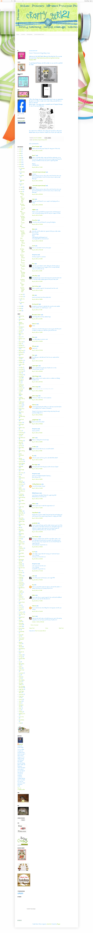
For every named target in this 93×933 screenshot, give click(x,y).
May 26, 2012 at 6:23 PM (37, 319)
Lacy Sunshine (22, 503)
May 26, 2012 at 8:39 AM (37, 181)
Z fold (20, 723)
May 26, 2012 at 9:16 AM (37, 215)
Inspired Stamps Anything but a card (22, 233)
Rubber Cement (20, 596)
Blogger (58, 924)
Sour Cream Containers (21, 638)
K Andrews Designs (21, 494)
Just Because (22, 491)
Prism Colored (20, 575)
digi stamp (21, 412)
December (22, 168)
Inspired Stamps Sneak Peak (22, 289)
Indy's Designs (35, 376)
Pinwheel (20, 566)
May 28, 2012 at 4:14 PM (37, 590)
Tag (19, 675)
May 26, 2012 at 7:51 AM (37, 167)
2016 (20, 158)
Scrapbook (21, 609)
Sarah (33, 245)
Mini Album (21, 515)
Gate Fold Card (21, 435)
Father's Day (22, 427)
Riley (20, 594)
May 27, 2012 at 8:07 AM (37, 382)
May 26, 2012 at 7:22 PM (37, 332)
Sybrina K (34, 323)
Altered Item (22, 319)
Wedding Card (22, 713)
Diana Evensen (35, 536)
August (22, 183)
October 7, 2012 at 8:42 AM (38, 622)
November (22, 172)
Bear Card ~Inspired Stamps (22, 267)
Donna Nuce (34, 220)
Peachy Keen (21, 550)
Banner (20, 337)
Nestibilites (21, 534)
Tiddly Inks (21, 689)
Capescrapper (35, 365)
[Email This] (45, 138)
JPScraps (34, 346)
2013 (20, 164)
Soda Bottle (21, 631)
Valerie (33, 595)
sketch (20, 626)
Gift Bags (21, 440)
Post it (20, 571)
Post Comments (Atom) (40, 631)
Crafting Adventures (36, 484)
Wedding (20, 711)
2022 (20, 149)
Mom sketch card (22, 284)
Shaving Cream (20, 621)
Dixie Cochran (35, 286)
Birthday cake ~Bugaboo (22, 251)
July (21, 187)
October (22, 175)
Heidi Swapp (21, 469)
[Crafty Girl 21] (22, 112)
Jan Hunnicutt (35, 304)
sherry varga (35, 386)
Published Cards (21, 578)
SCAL (20, 605)
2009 (20, 310)
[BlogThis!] (46, 138)
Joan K (33, 616)
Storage (20, 657)
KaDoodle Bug (22, 497)
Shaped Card (21, 617)
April (21, 294)
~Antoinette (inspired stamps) (38, 172)
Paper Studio (22, 544)
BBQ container (22, 227)
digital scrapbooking (22, 415)
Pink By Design (20, 563)
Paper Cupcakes (21, 541)
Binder (20, 343)
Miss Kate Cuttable (21, 518)
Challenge (21, 375)
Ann (33, 455)
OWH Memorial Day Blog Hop (22, 199)
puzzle (20, 581)
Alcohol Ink (21, 316)
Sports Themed (20, 646)
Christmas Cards (21, 377)
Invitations (21, 484)
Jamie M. (21, 744)
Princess (21, 572)
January (22, 302)
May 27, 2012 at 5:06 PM (37, 479)
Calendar (21, 362)
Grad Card (21, 461)
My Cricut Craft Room (21, 530)
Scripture (21, 612)
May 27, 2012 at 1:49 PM (37, 451)
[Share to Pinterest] (50, 138)
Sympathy (21, 673)
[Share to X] (47, 138)
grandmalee (34, 523)
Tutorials (23, 34)
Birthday (21, 345)
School (20, 607)
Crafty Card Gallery (21, 402)
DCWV (20, 407)
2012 (20, 166)
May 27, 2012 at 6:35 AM (37, 361)
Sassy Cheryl (22, 599)
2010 (20, 308)
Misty (33, 229)
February (22, 299)
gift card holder (21, 443)
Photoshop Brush (21, 560)
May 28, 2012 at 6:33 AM (37, 559)
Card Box (21, 367)
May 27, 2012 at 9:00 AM (37, 415)
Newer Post (31, 628)
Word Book (21, 720)
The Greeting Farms (21, 680)
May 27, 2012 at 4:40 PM (37, 468)
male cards (21, 506)
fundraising (21, 432)
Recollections (22, 587)
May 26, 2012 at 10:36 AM (37, 241)
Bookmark (21, 354)
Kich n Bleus (21, 500)
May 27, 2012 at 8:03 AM (37, 371)
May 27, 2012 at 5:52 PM (37, 488)
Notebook (21, 537)
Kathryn (34, 503)
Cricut (20, 405)
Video (20, 708)
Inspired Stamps (41, 139)
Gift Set (20, 446)
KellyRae (34, 209)
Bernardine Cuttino (36, 314)
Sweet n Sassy (20, 667)
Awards (20, 330)
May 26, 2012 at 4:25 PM (37, 290)
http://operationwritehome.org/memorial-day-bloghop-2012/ (44, 59)
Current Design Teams (39, 34)
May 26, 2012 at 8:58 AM (37, 205)
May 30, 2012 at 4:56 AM (37, 611)
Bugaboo (21, 360)
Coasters (21, 388)
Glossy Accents (20, 459)
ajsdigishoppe (35, 419)
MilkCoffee (21, 513)
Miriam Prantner (35, 146)
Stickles (20, 655)
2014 (20, 162)
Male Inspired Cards (22, 213)
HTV (19, 474)
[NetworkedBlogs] (21, 122)
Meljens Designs (20, 510)
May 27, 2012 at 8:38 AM (37, 391)
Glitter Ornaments (21, 454)
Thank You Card (21, 677)
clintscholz (49, 924)
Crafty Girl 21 (20, 98)
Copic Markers (35, 139)
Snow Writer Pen (22, 629)
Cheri (33, 355)
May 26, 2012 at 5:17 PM (37, 310)
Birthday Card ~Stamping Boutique (22, 244)
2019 (20, 151)
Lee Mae (34, 446)
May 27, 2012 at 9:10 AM (37, 433)
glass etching (22, 450)
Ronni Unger (34, 464)
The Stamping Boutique (22, 687)
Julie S (33, 437)
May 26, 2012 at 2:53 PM (37, 259)
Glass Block (21, 447)
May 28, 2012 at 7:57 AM (37, 571)
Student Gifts (22, 658)
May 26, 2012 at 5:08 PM (37, 299)
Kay (33, 584)
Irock (20, 486)
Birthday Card (22, 347)
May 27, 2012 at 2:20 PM (37, 460)
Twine (20, 701)
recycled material (21, 591)
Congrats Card (21, 390)
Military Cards (22, 194)
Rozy (33, 263)
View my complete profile (21, 788)
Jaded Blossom (21, 488)
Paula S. (33, 155)
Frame (20, 431)
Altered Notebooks (21, 323)
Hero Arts (21, 473)
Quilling (20, 586)
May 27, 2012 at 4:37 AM (37, 350)
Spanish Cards (20, 643)
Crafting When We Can (22, 398)
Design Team (21, 408)
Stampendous (22, 648)
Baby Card (21, 333)
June (21, 189)
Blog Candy (21, 350)
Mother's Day (22, 524)
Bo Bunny (21, 352)
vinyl (20, 710)
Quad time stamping (21, 583)
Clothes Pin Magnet (21, 385)
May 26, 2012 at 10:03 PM (37, 341)
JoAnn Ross (34, 275)
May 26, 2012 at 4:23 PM (37, 281)
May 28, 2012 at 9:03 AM (37, 580)
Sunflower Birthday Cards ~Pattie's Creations (22, 220)
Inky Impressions (22, 477)
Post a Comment (34, 625)
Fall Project (21, 424)
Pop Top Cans (22, 567)
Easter (20, 422)
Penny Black (21, 553)
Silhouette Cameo (21, 624)
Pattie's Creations (21, 547)
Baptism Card (22, 338)
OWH (46, 139)
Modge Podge (21, 521)
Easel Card (21, 419)
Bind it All (21, 342)
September (22, 180)
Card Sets (21, 369)
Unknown (34, 404)
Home (17, 34)
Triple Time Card (21, 697)
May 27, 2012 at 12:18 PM (37, 442)
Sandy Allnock (35, 512)
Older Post (61, 628)
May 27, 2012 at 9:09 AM (37, 424)
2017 (20, 155)
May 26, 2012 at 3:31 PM (37, 271)
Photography (29, 34)
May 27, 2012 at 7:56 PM (37, 507)
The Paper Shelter (21, 683)
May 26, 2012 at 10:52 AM (37, 250)
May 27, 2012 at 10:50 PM (37, 531)
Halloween (21, 466)
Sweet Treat (21, 670)
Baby (20, 332)
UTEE (20, 703)
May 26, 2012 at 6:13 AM (37, 150)
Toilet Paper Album (21, 691)
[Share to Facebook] (49, 138)
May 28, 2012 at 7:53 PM (37, 601)
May (21, 191)
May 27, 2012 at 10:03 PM (37, 518)
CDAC (21, 238)
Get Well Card (22, 437)
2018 (20, 153)
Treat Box (21, 694)
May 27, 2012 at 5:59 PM (37, 498)
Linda (33, 199)
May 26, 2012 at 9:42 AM (37, 224)
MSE (20, 527)
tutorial (20, 699)
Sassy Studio (22, 602)
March (21, 296)
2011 (20, 306)
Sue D (33, 551)
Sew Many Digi (22, 614)
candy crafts (21, 364)
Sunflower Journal (22, 280)
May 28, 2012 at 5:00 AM (37, 547)
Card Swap (21, 371)
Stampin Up (21, 652)
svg (19, 662)
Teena (33, 337)
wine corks (21, 717)
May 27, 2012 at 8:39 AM (37, 400)
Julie (33, 295)
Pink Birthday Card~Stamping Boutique (22, 274)
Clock (20, 383)
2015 (20, 160)
